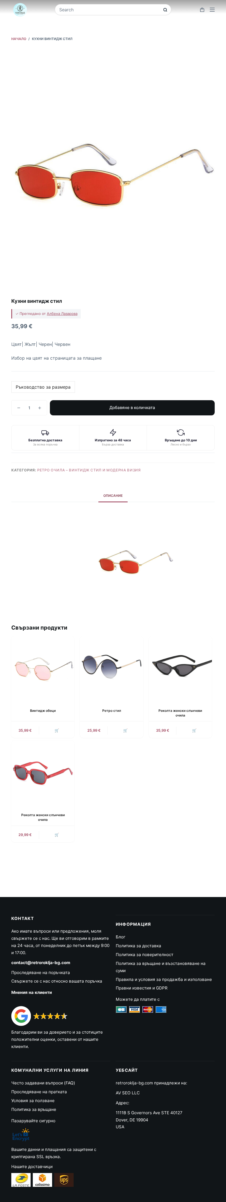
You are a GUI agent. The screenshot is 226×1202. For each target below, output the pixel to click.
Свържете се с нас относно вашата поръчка (56, 981)
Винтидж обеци (43, 711)
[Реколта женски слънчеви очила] (180, 667)
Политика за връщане (33, 1109)
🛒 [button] (57, 730)
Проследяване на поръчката (40, 972)
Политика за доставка (138, 945)
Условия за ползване (33, 1100)
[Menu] (212, 9)
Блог (120, 937)
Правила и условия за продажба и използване (164, 979)
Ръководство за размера (43, 387)
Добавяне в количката (132, 407)
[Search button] (165, 10)
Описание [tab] (113, 495)
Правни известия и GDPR (142, 988)
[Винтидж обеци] (42, 667)
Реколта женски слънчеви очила (180, 713)
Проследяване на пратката (39, 1091)
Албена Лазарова (62, 313)
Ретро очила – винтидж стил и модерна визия (89, 470)
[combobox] (109, 9)
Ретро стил (111, 711)
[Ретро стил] (111, 667)
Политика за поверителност (144, 954)
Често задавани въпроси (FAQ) (43, 1083)
